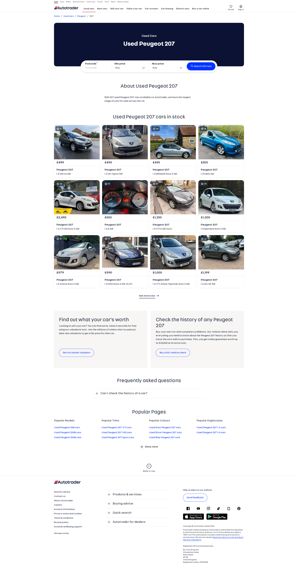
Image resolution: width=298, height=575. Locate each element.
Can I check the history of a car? (124, 393)
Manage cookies (61, 533)
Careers (58, 505)
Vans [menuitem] (62, 2)
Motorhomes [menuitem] (78, 2)
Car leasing (167, 9)
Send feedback (195, 497)
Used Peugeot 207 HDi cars (117, 432)
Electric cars (182, 9)
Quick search (122, 512)
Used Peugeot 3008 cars (67, 437)
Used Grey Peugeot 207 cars (165, 427)
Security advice (62, 492)
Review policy (61, 522)
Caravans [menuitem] (90, 2)
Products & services (127, 494)
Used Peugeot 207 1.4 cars (211, 432)
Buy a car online (200, 9)
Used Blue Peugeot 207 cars (164, 437)
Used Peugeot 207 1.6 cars (211, 427)
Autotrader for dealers (129, 522)
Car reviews (151, 9)
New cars (102, 9)
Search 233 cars (203, 66)
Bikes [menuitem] (68, 2)
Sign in (241, 10)
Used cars (89, 9)
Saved (231, 10)
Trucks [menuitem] (100, 2)
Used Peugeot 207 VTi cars (117, 427)
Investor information (64, 509)
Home (57, 16)
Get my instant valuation (76, 352)
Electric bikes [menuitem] (123, 2)
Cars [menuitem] (56, 2)
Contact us (59, 496)
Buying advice (123, 503)
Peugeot (81, 16)
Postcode (90, 64)
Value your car (134, 9)
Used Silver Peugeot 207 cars (165, 432)
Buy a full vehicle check (173, 352)
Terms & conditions (63, 518)
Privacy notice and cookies (68, 514)
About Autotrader (63, 501)
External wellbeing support (68, 527)
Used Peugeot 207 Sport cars (118, 437)
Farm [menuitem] (107, 2)
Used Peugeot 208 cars (67, 427)
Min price (119, 64)
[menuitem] (89, 9)
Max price (158, 64)
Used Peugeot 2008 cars (67, 432)
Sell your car (117, 9)
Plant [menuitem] (113, 2)
